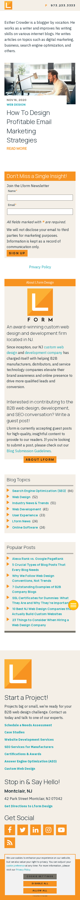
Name (12, 191)
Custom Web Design (19, 769)
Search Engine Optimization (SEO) (39, 491)
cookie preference (15, 865)
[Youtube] (61, 830)
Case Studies (14, 732)
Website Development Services (29, 740)
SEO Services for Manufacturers (29, 747)
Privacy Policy (40, 267)
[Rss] (9, 842)
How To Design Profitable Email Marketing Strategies (29, 126)
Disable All (40, 883)
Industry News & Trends (30, 503)
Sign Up (17, 253)
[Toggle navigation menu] (73, 605)
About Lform (40, 459)
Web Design (16, 105)
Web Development (27, 509)
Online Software (25, 527)
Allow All (40, 890)
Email (11, 205)
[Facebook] (9, 830)
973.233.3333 (63, 5)
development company (43, 352)
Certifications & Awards (22, 754)
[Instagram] (48, 830)
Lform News (21, 521)
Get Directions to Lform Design (28, 806)
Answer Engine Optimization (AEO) (30, 761)
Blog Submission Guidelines (29, 451)
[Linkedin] (35, 830)
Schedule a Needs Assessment (28, 725)
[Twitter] (22, 830)
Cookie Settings (40, 876)
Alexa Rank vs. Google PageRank (37, 559)
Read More (17, 148)
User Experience (25, 515)
